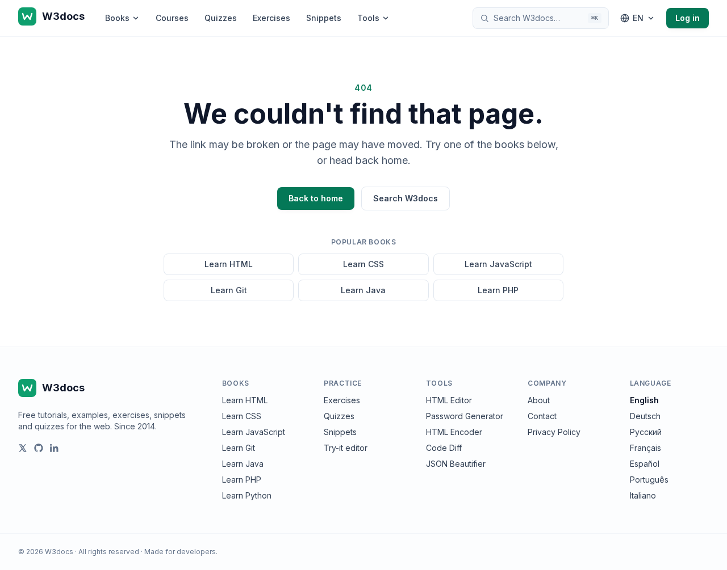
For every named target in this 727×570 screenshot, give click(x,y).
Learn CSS (363, 264)
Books (117, 18)
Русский (646, 432)
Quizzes (220, 18)
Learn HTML (228, 264)
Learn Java (363, 290)
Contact (542, 416)
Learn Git (229, 290)
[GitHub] (38, 448)
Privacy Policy (554, 432)
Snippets (323, 18)
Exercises (271, 18)
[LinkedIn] (54, 448)
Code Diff (444, 448)
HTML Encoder (454, 432)
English (644, 400)
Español (644, 463)
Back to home (316, 198)
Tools (368, 18)
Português (649, 479)
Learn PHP (498, 290)
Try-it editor (345, 448)
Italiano (643, 495)
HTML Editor (449, 400)
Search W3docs (405, 198)
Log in (687, 18)
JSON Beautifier (456, 463)
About (539, 400)
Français (645, 448)
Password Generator (464, 416)
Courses (172, 18)
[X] (22, 448)
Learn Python (246, 495)
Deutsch (645, 416)
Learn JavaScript (498, 264)
